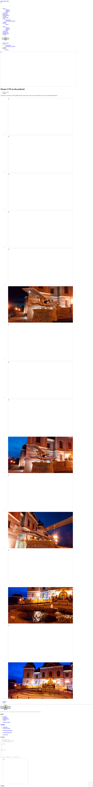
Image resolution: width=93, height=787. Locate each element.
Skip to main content (5, 1)
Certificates (8, 10)
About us (7, 9)
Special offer (8, 19)
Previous (5, 701)
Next (4, 702)
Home (4, 8)
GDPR (7, 11)
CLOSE (2, 785)
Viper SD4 (5, 13)
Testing (4, 720)
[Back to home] (5, 6)
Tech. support (5, 17)
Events (4, 93)
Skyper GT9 (5, 14)
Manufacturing (6, 15)
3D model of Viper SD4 (10, 21)
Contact (4, 22)
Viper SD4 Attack (6, 728)
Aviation (4, 16)
